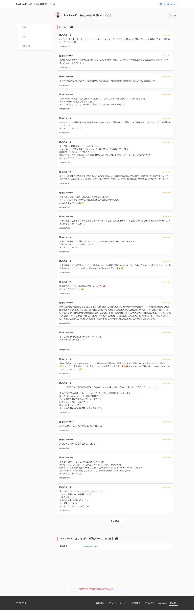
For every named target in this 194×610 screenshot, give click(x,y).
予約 (24, 36)
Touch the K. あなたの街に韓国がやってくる (35, 4)
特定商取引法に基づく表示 (143, 603)
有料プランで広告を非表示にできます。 (97, 589)
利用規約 (100, 603)
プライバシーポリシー (117, 603)
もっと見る (115, 521)
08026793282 (90, 546)
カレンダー (27, 46)
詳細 (24, 27)
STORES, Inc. (22, 603)
